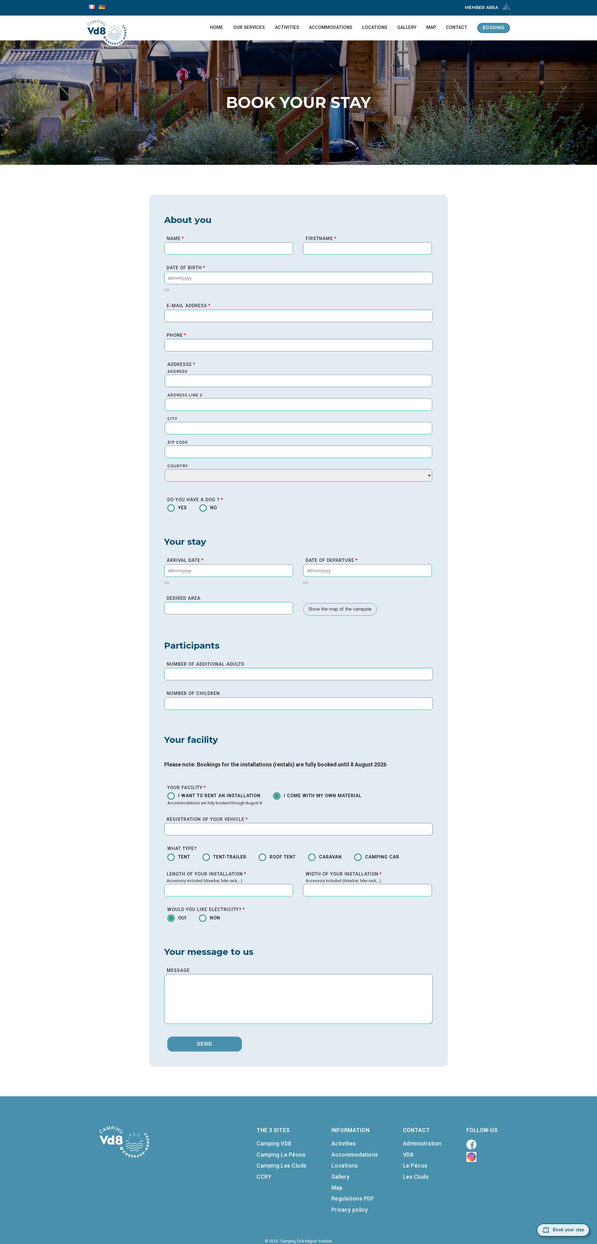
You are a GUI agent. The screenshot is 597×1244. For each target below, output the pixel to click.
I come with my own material (323, 795)
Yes (182, 508)
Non (215, 918)
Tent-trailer (229, 857)
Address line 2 (184, 395)
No (213, 508)
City (172, 418)
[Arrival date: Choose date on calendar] (166, 583)
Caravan (330, 857)
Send (204, 1044)
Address (177, 371)
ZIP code (177, 442)
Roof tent (283, 857)
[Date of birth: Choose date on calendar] (166, 290)
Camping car (382, 857)
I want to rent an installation (219, 795)
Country (177, 466)
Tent (184, 857)
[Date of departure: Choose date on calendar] (305, 583)
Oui (182, 918)
